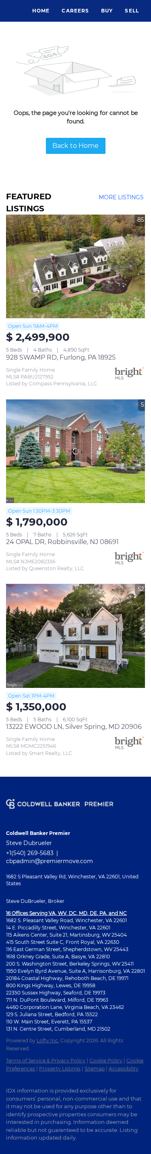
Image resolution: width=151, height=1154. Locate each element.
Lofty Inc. (48, 1040)
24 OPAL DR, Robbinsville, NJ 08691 (62, 542)
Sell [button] (132, 11)
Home (41, 11)
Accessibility (124, 1069)
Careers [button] (75, 11)
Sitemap (95, 1069)
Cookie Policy (105, 1061)
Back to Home (75, 145)
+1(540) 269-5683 (30, 853)
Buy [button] (107, 11)
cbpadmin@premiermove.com (49, 861)
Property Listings (60, 1069)
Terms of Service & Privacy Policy (45, 1061)
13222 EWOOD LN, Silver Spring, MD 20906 (74, 726)
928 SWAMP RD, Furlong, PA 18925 (61, 357)
